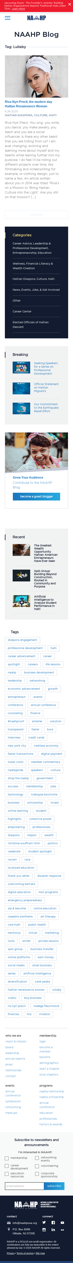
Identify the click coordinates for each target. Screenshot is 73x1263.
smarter (37, 721)
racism (12, 859)
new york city (17, 746)
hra (29, 1014)
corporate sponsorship (49, 1175)
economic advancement (24, 689)
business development (39, 672)
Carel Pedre (42, 981)
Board (9, 1047)
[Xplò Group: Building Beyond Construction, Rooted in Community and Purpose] (21, 580)
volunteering (49, 1166)
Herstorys (14, 933)
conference (15, 705)
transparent (16, 729)
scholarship (35, 802)
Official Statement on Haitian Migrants (46, 388)
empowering (16, 827)
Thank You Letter (19, 876)
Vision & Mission (15, 1041)
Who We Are (13, 1035)
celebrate (14, 851)
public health (37, 924)
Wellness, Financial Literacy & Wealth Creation (33, 266)
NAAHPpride (15, 770)
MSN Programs (48, 892)
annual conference (43, 705)
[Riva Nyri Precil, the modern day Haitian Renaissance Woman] (36, 95)
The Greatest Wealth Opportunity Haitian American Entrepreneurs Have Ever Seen (46, 553)
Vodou (12, 998)
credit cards (36, 737)
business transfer (42, 949)
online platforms (19, 957)
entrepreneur (17, 697)
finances (13, 1014)
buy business (33, 998)
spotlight (14, 664)
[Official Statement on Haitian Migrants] (21, 393)
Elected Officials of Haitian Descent (31, 324)
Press (9, 1064)
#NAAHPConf (16, 721)
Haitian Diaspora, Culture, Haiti (34, 279)
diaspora (13, 835)
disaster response (49, 876)
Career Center (22, 311)
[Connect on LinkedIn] (53, 1229)
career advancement (21, 656)
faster (35, 729)
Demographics (49, 1063)
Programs (46, 1085)
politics (53, 843)
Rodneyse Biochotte (44, 794)
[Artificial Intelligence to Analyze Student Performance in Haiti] (21, 606)
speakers (37, 770)
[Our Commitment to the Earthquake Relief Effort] (21, 413)
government (45, 778)
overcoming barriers (21, 884)
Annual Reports (15, 1059)
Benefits (45, 1057)
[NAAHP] (36, 17)
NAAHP (12, 672)
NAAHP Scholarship (52, 1097)
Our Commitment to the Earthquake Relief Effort (46, 408)
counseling (15, 713)
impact (32, 835)
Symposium (13, 1101)
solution (55, 721)
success (13, 786)
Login (43, 1041)
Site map (40, 1253)
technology (15, 794)
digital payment (51, 754)
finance (35, 713)
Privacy (11, 1253)
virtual (32, 933)
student (41, 811)
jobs (53, 786)
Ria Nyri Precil (17, 1006)
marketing (52, 933)
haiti (54, 648)
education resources (17, 1175)
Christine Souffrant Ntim (24, 843)
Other (17, 300)
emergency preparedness (25, 900)
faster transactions (20, 754)
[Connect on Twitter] (44, 1222)
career (47, 656)
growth (53, 689)
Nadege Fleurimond (46, 1006)
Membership (48, 1035)
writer (26, 941)
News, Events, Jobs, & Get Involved (36, 290)
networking (37, 680)
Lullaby (56, 990)
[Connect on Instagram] (44, 1229)
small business (42, 965)
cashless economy (46, 746)
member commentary (45, 762)
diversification (17, 981)
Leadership (15, 680)
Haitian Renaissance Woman (26, 990)
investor (44, 1014)
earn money (46, 957)
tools (11, 941)
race (27, 859)
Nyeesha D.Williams (20, 916)
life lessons (53, 664)
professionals (41, 827)
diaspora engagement (22, 640)
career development (19, 1167)
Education (46, 1113)
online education (45, 908)
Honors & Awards (51, 1124)
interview (14, 737)
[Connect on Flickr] (63, 1229)
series (12, 973)
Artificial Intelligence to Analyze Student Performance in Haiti (45, 602)
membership (34, 786)
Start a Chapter (50, 1069)
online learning (18, 811)
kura (50, 729)
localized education (21, 868)
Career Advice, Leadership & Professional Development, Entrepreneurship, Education (32, 248)
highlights (14, 819)
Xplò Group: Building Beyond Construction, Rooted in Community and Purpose (45, 579)
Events (9, 1085)
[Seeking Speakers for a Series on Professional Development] (21, 372)
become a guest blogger (36, 496)
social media (16, 965)
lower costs (15, 762)
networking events (48, 1159)
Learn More (18, 9)
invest (55, 802)
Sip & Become (17, 908)
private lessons (48, 941)
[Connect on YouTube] (62, 1222)
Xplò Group (15, 949)
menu (7, 18)
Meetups (11, 1113)
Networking (13, 1107)
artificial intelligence (37, 973)
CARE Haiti (14, 924)
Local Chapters (49, 1074)
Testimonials (13, 1070)
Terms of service (25, 1253)
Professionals (48, 1119)
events (37, 697)
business (13, 802)
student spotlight (40, 851)
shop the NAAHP (18, 778)
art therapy (48, 916)
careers (33, 664)
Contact (10, 1076)
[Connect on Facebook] (53, 1222)
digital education (19, 892)
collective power (40, 819)
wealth (49, 835)
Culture (55, 770)
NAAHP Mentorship (52, 1091)
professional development (25, 648)
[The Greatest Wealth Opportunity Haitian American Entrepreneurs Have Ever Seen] (21, 554)
